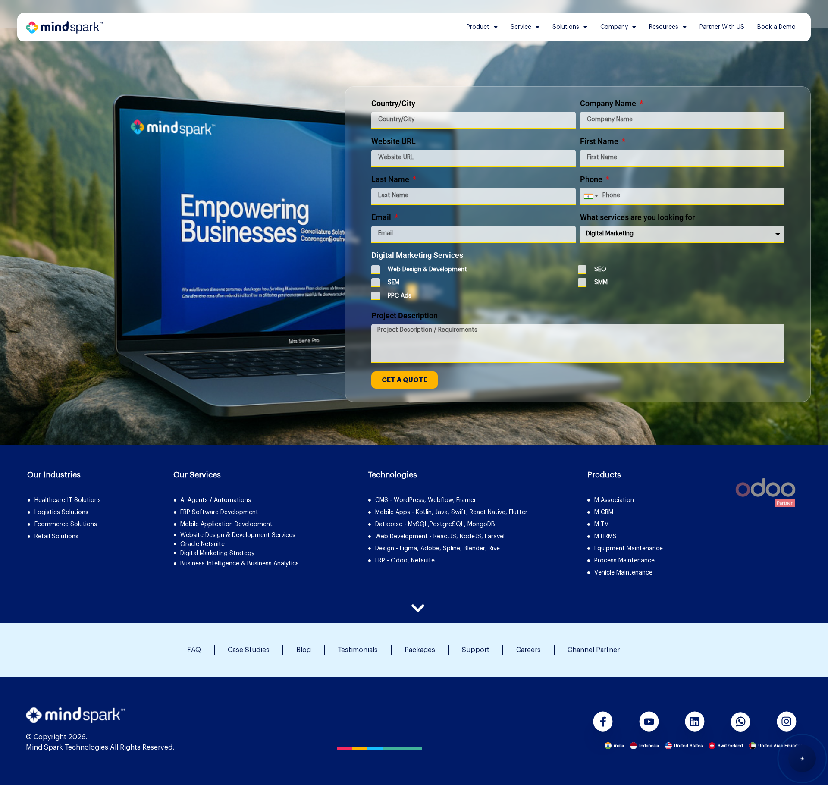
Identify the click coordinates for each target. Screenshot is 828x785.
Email (382, 218)
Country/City (393, 104)
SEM (393, 282)
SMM (601, 282)
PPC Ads (399, 296)
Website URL (393, 142)
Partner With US (721, 27)
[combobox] (590, 196)
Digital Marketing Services (417, 255)
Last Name (391, 180)
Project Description (404, 316)
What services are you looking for (637, 218)
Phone (592, 180)
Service (521, 27)
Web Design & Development (427, 270)
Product (478, 27)
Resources (663, 27)
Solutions (565, 27)
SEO (600, 270)
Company (614, 27)
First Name (600, 142)
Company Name (609, 104)
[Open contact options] (802, 757)
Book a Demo (776, 27)
